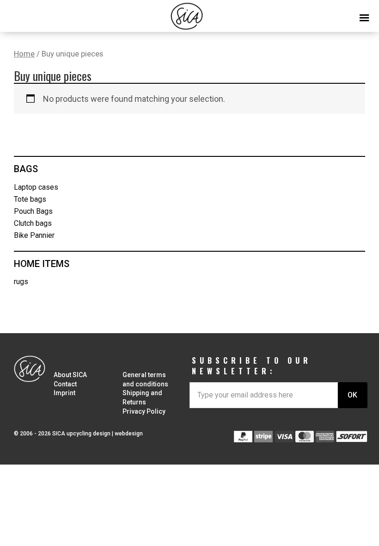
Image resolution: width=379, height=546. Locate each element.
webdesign (129, 433)
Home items (41, 263)
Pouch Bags (33, 211)
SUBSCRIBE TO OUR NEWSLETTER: (252, 365)
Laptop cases (36, 187)
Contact (65, 384)
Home (24, 54)
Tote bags (30, 199)
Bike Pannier (34, 235)
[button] (189, 14)
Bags (26, 168)
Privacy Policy (143, 411)
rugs (21, 281)
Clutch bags (33, 223)
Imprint (64, 393)
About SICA (70, 374)
